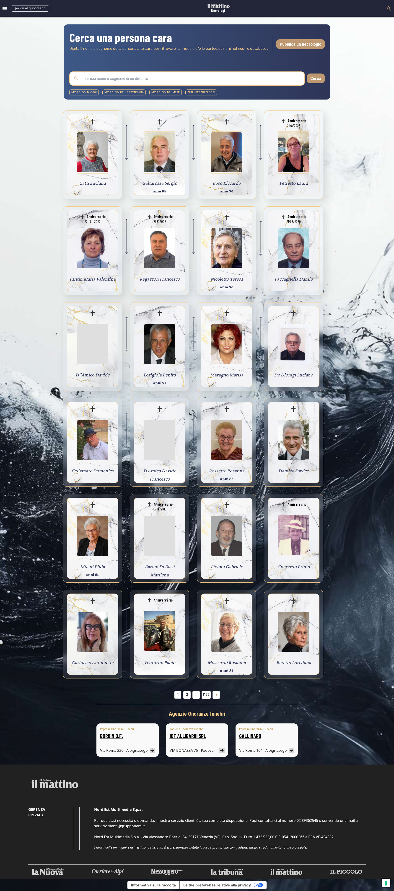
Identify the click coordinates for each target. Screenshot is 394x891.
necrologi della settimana (124, 92)
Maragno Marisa (226, 375)
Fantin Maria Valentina (93, 279)
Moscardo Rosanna (226, 662)
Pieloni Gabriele (227, 566)
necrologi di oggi (84, 92)
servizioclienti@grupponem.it (119, 825)
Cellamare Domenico (92, 470)
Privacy (36, 814)
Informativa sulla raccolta (153, 885)
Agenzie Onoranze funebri (197, 714)
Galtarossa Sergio (159, 183)
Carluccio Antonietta (93, 662)
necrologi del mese (165, 92)
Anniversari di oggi (201, 92)
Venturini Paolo (159, 662)
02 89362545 (307, 820)
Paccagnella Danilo (294, 279)
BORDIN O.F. (111, 736)
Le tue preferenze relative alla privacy (217, 885)
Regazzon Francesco (160, 279)
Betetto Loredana (293, 662)
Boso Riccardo (227, 183)
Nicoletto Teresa (226, 279)
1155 (206, 694)
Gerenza (36, 809)
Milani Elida (92, 566)
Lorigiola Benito (159, 375)
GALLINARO (250, 736)
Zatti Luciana (93, 183)
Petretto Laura (293, 183)
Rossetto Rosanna (226, 470)
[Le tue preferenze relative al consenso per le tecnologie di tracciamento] (386, 883)
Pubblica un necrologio (300, 44)
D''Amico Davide (92, 375)
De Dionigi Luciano (293, 375)
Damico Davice (293, 470)
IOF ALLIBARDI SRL (188, 736)
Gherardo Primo (293, 566)
